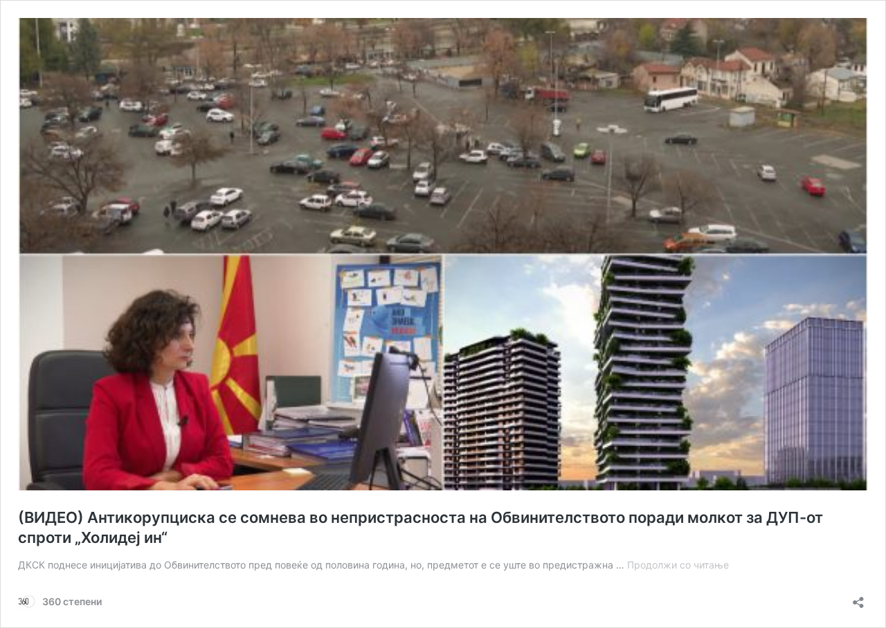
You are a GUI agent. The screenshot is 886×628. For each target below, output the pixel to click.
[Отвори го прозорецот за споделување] (858, 598)
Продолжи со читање (678, 565)
